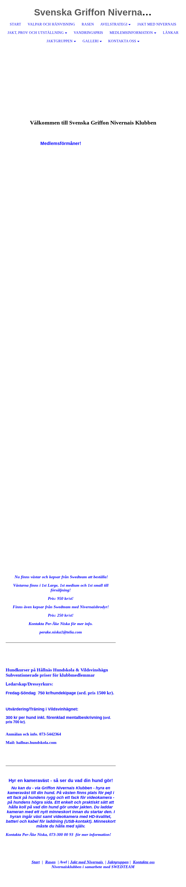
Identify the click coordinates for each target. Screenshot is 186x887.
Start (15, 24)
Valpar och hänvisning (51, 24)
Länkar (171, 33)
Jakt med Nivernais (156, 24)
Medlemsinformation (131, 33)
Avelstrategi (113, 24)
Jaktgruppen (59, 41)
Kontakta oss (122, 41)
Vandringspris (88, 33)
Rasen (88, 24)
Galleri (90, 41)
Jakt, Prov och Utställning (35, 33)
